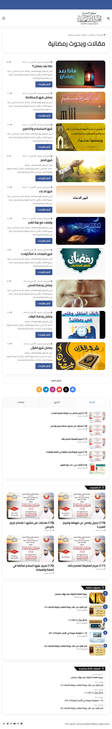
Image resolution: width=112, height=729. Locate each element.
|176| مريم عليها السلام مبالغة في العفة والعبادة (66, 452)
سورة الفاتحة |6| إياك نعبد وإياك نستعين (71, 594)
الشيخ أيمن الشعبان (43, 62)
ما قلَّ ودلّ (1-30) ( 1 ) (77, 620)
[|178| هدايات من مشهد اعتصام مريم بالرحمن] (97, 430)
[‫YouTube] (59, 389)
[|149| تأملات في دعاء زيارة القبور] (97, 468)
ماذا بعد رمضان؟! (42, 66)
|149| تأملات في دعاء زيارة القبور (73, 465)
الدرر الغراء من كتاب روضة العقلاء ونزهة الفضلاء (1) (65, 607)
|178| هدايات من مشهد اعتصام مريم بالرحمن (68, 426)
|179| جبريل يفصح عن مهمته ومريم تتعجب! (69, 413)
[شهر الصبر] (80, 168)
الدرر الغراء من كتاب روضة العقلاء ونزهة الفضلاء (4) (65, 646)
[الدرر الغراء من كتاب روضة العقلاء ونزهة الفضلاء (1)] (97, 611)
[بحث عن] (108, 19)
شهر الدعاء (45, 191)
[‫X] (66, 389)
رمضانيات (91, 35)
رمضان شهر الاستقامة (39, 97)
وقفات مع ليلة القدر (40, 222)
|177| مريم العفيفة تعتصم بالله (74, 439)
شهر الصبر (46, 160)
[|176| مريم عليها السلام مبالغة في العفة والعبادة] (97, 456)
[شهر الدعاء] (80, 199)
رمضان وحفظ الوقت (40, 316)
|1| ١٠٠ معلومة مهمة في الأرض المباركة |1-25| (68, 633)
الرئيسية (100, 35)
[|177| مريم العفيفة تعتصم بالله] (97, 443)
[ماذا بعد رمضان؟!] (80, 74)
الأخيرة (92, 402)
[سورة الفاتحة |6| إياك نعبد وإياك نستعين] (97, 598)
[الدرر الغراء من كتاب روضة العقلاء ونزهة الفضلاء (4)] (97, 650)
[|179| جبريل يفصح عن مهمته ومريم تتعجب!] (97, 417)
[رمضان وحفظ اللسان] (80, 294)
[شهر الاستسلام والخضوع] (80, 137)
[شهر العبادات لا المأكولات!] (80, 262)
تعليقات (20, 402)
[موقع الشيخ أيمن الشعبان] (89, 18)
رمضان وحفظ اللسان (40, 285)
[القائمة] (3, 19)
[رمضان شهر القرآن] (80, 356)
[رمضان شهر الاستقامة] (80, 106)
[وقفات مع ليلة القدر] (80, 231)
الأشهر (57, 402)
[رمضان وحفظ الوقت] (80, 325)
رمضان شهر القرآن (41, 347)
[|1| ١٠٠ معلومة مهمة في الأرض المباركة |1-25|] (97, 637)
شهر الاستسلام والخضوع (37, 128)
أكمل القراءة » (44, 84)
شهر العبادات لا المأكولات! (36, 253)
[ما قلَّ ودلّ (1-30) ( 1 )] (97, 624)
